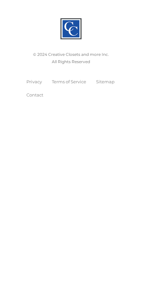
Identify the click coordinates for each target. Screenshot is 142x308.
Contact (34, 94)
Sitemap (105, 81)
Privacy (34, 81)
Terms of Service (69, 81)
